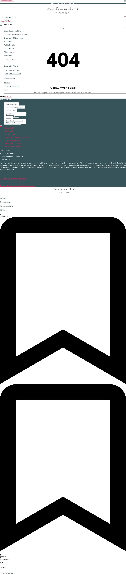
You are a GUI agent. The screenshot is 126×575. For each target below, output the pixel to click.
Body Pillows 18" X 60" (13, 74)
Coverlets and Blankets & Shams (16, 34)
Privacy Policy (9, 110)
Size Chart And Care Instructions (15, 113)
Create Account (6, 22)
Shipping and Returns (11, 117)
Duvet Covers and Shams (13, 31)
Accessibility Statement (12, 124)
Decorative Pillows (11, 66)
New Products (10, 17)
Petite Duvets (9, 45)
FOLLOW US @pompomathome (13, 179)
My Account (8, 103)
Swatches (8, 56)
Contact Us (8, 106)
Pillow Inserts (9, 52)
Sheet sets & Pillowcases (13, 38)
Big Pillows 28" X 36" (12, 70)
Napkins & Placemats (12, 86)
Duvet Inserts (9, 49)
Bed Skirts (8, 41)
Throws (7, 83)
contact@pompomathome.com (11, 156)
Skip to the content (7, 1)
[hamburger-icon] (125, 16)
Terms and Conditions (12, 120)
